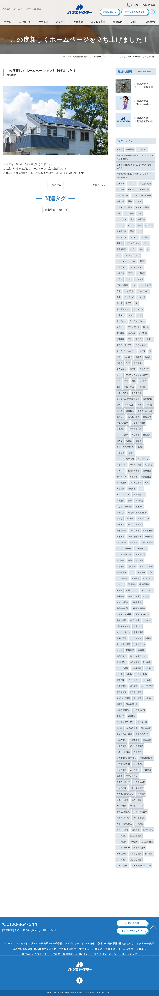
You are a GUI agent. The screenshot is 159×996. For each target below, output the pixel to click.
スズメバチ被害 (123, 698)
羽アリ (131, 273)
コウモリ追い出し (124, 554)
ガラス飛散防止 (134, 536)
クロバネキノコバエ (125, 446)
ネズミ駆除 (129, 387)
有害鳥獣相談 (131, 704)
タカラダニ (121, 267)
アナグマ (120, 470)
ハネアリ (120, 273)
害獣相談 (147, 470)
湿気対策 (132, 488)
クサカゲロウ (122, 578)
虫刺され (141, 572)
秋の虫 (148, 357)
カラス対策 (134, 530)
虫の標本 (130, 518)
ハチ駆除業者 (141, 548)
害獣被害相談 (122, 608)
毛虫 (118, 297)
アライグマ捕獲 (138, 422)
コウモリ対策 (145, 285)
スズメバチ (129, 213)
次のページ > (99, 185)
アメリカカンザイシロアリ (137, 375)
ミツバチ (149, 405)
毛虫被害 (120, 596)
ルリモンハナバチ (124, 506)
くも (118, 380)
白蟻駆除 (141, 273)
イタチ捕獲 (121, 482)
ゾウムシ (147, 620)
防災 (118, 405)
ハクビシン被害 (123, 752)
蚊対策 (120, 674)
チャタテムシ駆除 (124, 614)
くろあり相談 (135, 853)
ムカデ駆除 (136, 799)
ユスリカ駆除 (141, 674)
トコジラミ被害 (123, 644)
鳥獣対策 (120, 536)
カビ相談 (139, 560)
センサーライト (123, 632)
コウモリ (134, 237)
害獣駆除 (120, 339)
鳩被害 (120, 704)
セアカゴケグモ (132, 243)
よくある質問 (145, 183)
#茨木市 (63, 210)
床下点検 (149, 225)
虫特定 (120, 590)
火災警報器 (138, 632)
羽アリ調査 (121, 853)
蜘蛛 (134, 380)
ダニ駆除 (147, 680)
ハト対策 (134, 476)
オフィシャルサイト (135, 12)
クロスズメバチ (142, 734)
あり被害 (132, 566)
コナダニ (120, 315)
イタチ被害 (121, 745)
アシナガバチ (133, 327)
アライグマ (144, 369)
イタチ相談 (140, 554)
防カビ (129, 440)
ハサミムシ (121, 464)
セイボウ (139, 506)
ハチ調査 (139, 823)
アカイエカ (138, 363)
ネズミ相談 (134, 740)
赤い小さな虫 (139, 817)
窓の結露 (147, 740)
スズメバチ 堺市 (124, 207)
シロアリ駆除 (147, 542)
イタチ (131, 225)
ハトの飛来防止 (123, 710)
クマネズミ (136, 392)
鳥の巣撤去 (121, 692)
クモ (126, 380)
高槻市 (120, 243)
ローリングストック (138, 656)
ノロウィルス (135, 638)
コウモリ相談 (139, 710)
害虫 (141, 249)
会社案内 (120, 189)
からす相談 (148, 530)
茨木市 (120, 149)
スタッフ (132, 183)
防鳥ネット (121, 237)
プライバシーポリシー (141, 195)
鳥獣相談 (134, 542)
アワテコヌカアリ (124, 345)
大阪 (139, 225)
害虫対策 (120, 524)
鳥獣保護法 (121, 249)
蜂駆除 (142, 261)
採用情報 (120, 201)
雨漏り (131, 452)
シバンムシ (138, 309)
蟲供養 (142, 351)
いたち (120, 375)
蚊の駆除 (135, 578)
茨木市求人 (148, 829)
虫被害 (120, 775)
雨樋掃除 (132, 584)
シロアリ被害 (133, 596)
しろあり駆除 (133, 416)
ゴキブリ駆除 (122, 285)
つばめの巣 (121, 542)
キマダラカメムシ (145, 410)
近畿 (139, 213)
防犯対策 (149, 536)
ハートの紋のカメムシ (141, 865)
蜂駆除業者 (121, 572)
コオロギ (128, 357)
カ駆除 (129, 674)
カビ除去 (135, 434)
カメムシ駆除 (135, 464)
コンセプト (142, 149)
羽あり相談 (142, 722)
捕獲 (132, 219)
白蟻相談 (120, 566)
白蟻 (118, 291)
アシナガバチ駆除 (124, 548)
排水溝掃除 (144, 584)
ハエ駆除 (147, 769)
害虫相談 (120, 500)
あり (128, 363)
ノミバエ (120, 327)
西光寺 (146, 596)
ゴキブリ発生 (122, 865)
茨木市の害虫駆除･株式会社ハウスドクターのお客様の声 (135, 176)
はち (134, 285)
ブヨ (150, 572)
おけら (120, 518)
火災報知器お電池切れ (126, 758)
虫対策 (140, 446)
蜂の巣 (146, 327)
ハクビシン (121, 219)
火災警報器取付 (123, 763)
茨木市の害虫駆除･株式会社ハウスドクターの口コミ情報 (135, 157)
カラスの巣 (121, 787)
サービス (120, 183)
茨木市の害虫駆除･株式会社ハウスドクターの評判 (135, 166)
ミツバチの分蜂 (140, 811)
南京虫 (133, 369)
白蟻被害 (120, 452)
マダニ (133, 249)
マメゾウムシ (147, 590)
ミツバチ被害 (122, 799)
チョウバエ (121, 321)
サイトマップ (129, 954)
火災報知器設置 (146, 758)
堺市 (118, 213)
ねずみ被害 (121, 740)
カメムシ (132, 333)
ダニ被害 (149, 853)
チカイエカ (121, 369)
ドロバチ (120, 716)
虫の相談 (130, 410)
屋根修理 (130, 650)
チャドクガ (129, 297)
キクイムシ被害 (136, 787)
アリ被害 (137, 698)
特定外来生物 (122, 422)
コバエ (131, 315)
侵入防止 (145, 237)
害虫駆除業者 (139, 494)
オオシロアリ (131, 775)
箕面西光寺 (146, 728)
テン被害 (120, 560)
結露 (147, 482)
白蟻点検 (147, 416)
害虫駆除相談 (135, 835)
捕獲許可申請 (133, 470)
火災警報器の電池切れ (137, 512)
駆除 (130, 201)
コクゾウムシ (139, 644)
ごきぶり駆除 (135, 859)
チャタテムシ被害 (124, 734)
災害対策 (120, 428)
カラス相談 (134, 662)
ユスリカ (120, 416)
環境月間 (120, 680)
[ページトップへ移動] (153, 927)
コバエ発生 (121, 835)
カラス (146, 243)
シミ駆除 (149, 668)
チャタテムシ (143, 458)
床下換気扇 (121, 231)
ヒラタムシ (148, 578)
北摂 (118, 387)
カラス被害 (121, 769)
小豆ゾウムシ (131, 590)
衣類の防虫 (121, 662)
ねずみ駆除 (121, 530)
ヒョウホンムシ (123, 494)
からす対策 (138, 763)
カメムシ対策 (131, 728)
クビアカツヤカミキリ (126, 351)
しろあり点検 (139, 781)
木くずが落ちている (125, 793)
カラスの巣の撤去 (124, 823)
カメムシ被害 (122, 602)
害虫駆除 (130, 149)
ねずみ (138, 201)
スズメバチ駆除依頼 (125, 458)
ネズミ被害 (134, 620)
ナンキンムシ (143, 291)
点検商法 (141, 650)
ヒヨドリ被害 (135, 692)
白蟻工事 (141, 219)
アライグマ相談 (136, 745)
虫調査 (138, 357)
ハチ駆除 (143, 333)
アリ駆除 (120, 333)
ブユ (132, 572)
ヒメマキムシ (143, 518)
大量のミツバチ (123, 817)
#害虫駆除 (49, 210)
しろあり (143, 380)
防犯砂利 (137, 626)
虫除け (138, 440)
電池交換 (120, 512)
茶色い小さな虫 (142, 614)
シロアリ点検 (122, 434)
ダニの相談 (121, 859)
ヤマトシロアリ (136, 805)
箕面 (118, 357)
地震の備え (121, 656)
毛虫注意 (149, 464)
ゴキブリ (139, 279)
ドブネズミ (142, 387)
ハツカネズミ (122, 392)
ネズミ (138, 339)
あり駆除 (149, 698)
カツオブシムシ (123, 309)
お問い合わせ (109, 12)
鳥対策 (120, 303)
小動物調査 (136, 602)
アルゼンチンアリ (131, 255)
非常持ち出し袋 (134, 428)
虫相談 (148, 638)
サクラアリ (121, 476)
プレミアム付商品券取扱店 (128, 398)
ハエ (139, 315)
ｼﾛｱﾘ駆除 (134, 841)
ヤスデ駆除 (121, 805)
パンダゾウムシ (123, 626)
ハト (139, 231)
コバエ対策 (121, 841)
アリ (118, 255)
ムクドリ (141, 297)
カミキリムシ (141, 345)
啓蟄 (139, 405)
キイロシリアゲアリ (125, 722)
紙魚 (130, 560)
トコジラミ (129, 291)
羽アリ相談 (121, 620)
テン (130, 339)
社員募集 (135, 829)
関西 (132, 231)
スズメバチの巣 (123, 847)
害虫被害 (134, 686)
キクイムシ (129, 405)
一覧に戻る (55, 185)
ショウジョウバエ (137, 321)
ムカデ (120, 279)
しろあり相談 (147, 841)
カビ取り (147, 434)
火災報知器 (148, 398)
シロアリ (120, 225)
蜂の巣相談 (136, 668)
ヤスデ (129, 279)
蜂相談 (120, 728)
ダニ (141, 488)
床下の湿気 (121, 638)
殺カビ (120, 440)
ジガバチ (120, 584)
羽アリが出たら (123, 811)
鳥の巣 (120, 410)
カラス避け (134, 769)
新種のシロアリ (123, 781)
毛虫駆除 (147, 662)
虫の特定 (139, 500)
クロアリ (149, 339)
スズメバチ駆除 (142, 207)
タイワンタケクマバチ (126, 261)
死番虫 (120, 363)
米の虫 (120, 650)
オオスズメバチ (146, 566)
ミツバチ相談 (122, 668)
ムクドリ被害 (147, 686)
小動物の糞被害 (138, 608)
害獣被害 (137, 752)
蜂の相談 (141, 793)
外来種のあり (139, 847)
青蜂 (130, 500)
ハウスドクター (136, 267)
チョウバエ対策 (134, 524)
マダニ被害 (121, 686)
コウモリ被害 (135, 482)
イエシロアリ (133, 680)
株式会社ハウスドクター (138, 189)
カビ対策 (120, 488)
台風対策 (132, 716)
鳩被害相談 (146, 476)
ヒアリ (129, 303)
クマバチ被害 (122, 829)
